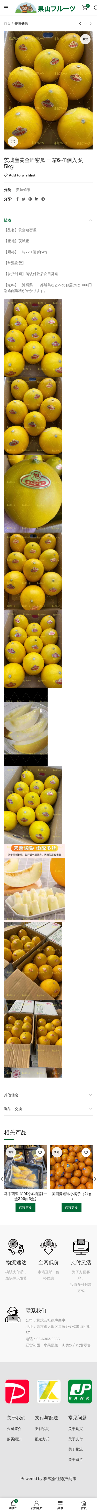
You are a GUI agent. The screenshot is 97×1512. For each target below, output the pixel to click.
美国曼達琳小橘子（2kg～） (71, 1196)
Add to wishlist (22, 175)
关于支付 (75, 1439)
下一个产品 (90, 23)
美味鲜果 (21, 23)
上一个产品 (80, 23)
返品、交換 (13, 1109)
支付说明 (42, 1429)
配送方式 (42, 1439)
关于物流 (75, 1449)
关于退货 (75, 1459)
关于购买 (75, 1429)
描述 (7, 220)
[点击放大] (13, 141)
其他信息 (11, 1095)
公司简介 (14, 1429)
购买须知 (14, 1439)
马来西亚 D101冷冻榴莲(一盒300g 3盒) (25, 1196)
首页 (7, 23)
